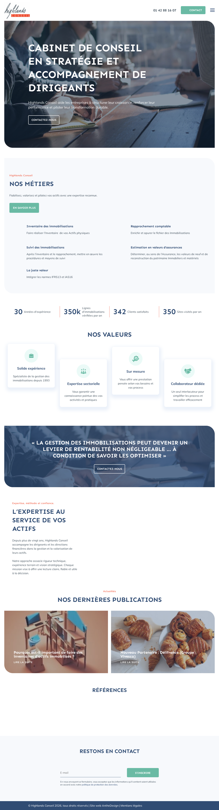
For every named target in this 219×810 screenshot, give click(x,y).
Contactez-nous (43, 119)
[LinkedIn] (176, 805)
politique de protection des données (99, 784)
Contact (195, 10)
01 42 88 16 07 (164, 10)
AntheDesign (110, 805)
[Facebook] (183, 805)
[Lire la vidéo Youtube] (150, 532)
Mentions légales (131, 805)
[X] (189, 805)
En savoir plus (24, 207)
